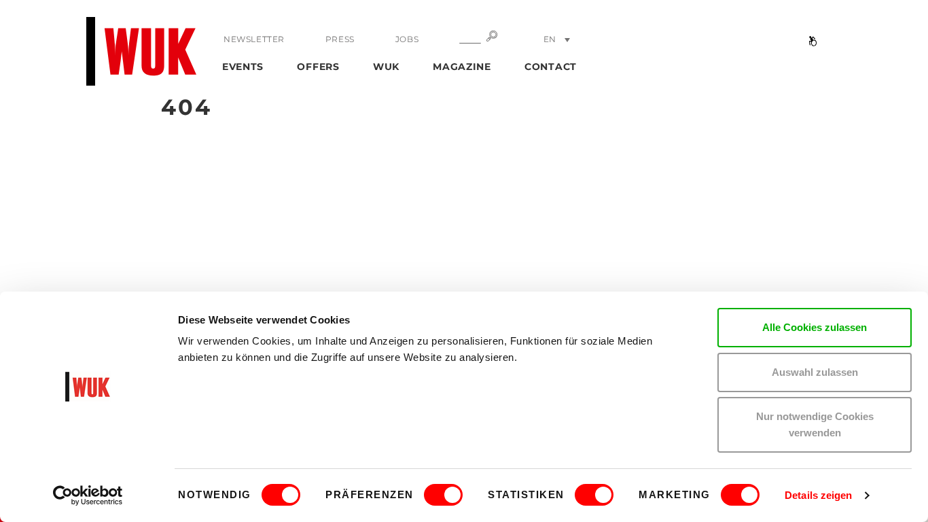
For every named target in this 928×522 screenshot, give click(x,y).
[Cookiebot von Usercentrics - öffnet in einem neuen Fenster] (88, 495)
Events (243, 66)
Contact (550, 66)
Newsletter (254, 39)
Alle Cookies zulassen (814, 327)
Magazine (462, 66)
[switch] (443, 495)
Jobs (406, 39)
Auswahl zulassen (815, 372)
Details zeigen (818, 495)
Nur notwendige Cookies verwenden (815, 424)
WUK (386, 66)
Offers (318, 66)
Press (340, 39)
